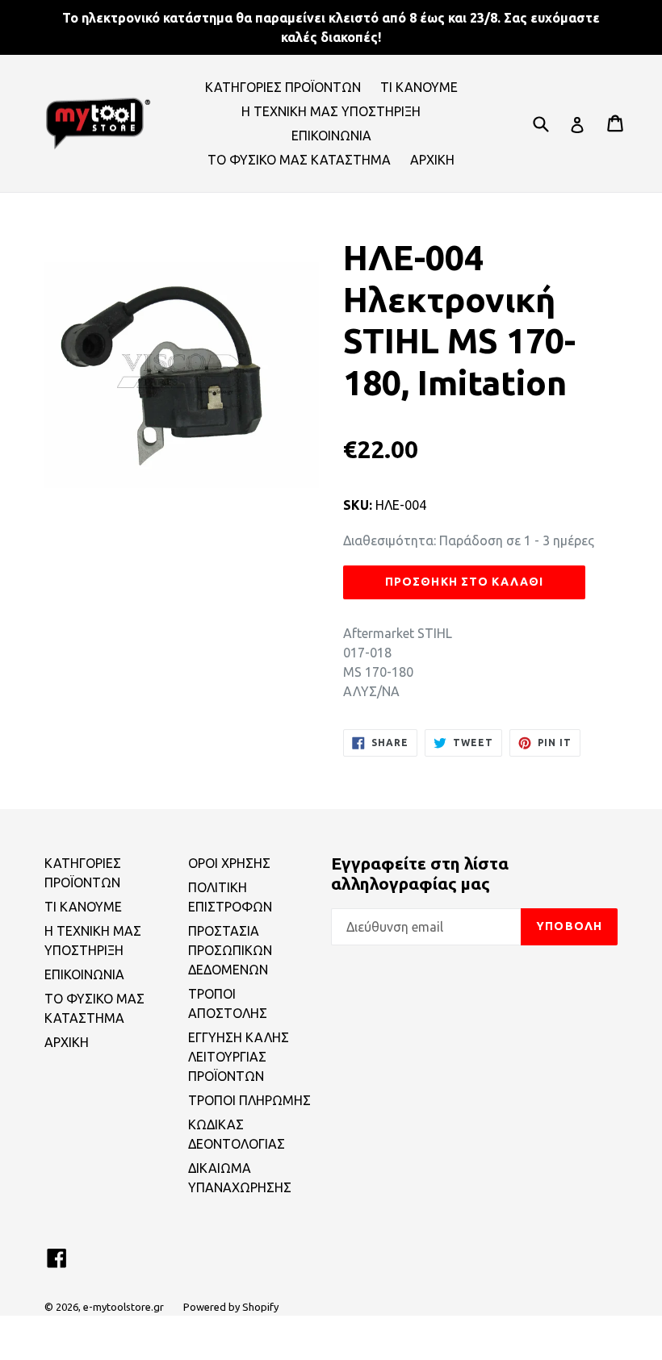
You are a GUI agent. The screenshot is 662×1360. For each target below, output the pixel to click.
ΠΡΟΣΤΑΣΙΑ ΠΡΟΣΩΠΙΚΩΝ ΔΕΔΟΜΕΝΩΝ (230, 950)
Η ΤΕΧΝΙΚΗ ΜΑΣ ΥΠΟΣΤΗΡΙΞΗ (331, 111)
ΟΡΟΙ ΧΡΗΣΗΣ (229, 863)
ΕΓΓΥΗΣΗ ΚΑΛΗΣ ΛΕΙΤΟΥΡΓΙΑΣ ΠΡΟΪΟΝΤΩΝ (238, 1056)
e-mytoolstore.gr (123, 1306)
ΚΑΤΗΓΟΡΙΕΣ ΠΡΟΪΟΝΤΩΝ (283, 87)
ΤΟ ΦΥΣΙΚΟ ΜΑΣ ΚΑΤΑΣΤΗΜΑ (299, 159)
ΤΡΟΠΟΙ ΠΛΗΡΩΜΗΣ (249, 1100)
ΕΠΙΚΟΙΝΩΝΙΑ (331, 135)
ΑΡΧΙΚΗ (432, 159)
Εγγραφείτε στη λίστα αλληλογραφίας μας (420, 873)
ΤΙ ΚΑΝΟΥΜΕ (419, 87)
